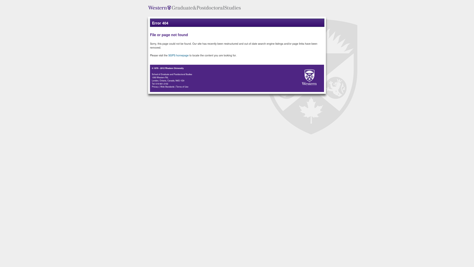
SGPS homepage (178, 55)
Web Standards (167, 86)
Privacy (155, 86)
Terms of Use (182, 86)
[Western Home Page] (303, 76)
